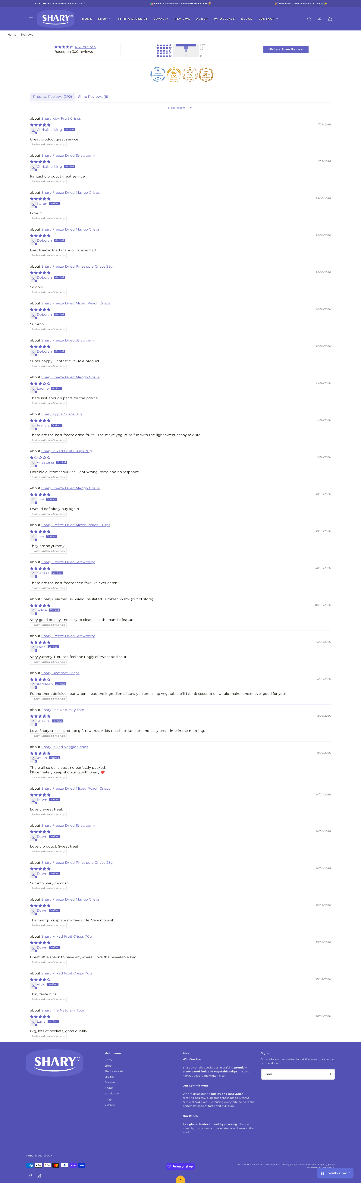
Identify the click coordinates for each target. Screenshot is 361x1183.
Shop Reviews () (93, 97)
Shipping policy (326, 1164)
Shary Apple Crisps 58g (61, 414)
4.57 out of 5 (85, 47)
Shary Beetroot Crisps (60, 673)
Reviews (182, 18)
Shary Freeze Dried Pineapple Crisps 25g (77, 266)
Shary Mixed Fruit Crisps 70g (66, 451)
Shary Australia (255, 1164)
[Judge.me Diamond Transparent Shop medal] (157, 74)
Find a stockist (133, 18)
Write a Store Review (285, 49)
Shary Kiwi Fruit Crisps (61, 118)
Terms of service (307, 1164)
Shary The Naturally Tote (62, 710)
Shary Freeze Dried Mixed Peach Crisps (75, 303)
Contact (266, 18)
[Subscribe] (330, 1074)
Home (87, 18)
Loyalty (161, 18)
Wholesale (224, 18)
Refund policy (272, 1164)
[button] (30, 18)
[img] (75, 47)
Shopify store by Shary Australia (321, 1168)
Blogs (247, 18)
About (202, 18)
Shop (103, 18)
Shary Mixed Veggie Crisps (64, 747)
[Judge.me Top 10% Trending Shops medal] (206, 74)
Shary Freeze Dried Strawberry (68, 155)
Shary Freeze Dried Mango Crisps (70, 192)
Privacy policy (289, 1164)
